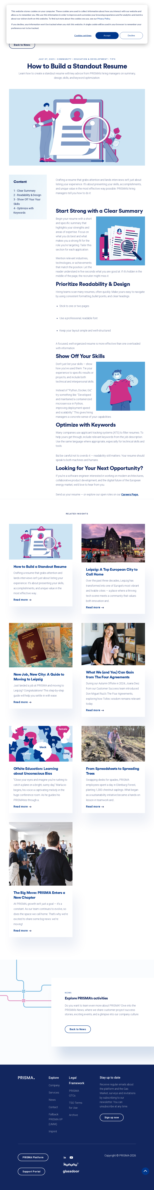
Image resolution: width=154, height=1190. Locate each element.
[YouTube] (71, 1156)
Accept (107, 35)
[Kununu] (71, 1163)
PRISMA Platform (33, 1157)
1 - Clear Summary (24, 190)
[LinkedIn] (64, 1156)
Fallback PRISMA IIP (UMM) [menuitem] (56, 1119)
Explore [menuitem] (54, 1078)
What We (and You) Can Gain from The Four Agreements (110, 674)
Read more (21, 599)
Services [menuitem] (54, 1092)
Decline (131, 35)
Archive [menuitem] (73, 1115)
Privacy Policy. (103, 18)
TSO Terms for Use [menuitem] (75, 1105)
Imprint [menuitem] (53, 1131)
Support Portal (31, 1171)
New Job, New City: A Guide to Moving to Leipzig (39, 676)
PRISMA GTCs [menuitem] (74, 1093)
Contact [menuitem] (53, 1107)
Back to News (22, 45)
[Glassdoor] (71, 1170)
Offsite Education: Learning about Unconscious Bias (36, 771)
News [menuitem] (52, 1099)
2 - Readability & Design (27, 195)
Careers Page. (130, 494)
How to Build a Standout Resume (40, 566)
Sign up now (112, 1117)
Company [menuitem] (54, 1085)
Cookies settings (82, 35)
